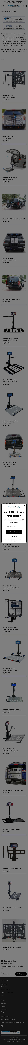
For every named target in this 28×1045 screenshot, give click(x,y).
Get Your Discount (14, 532)
